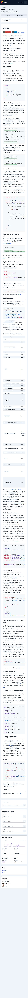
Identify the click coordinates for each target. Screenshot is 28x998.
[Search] (22, 2)
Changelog (4, 870)
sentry (3, 9)
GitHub (3, 872)
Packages (4, 7)
